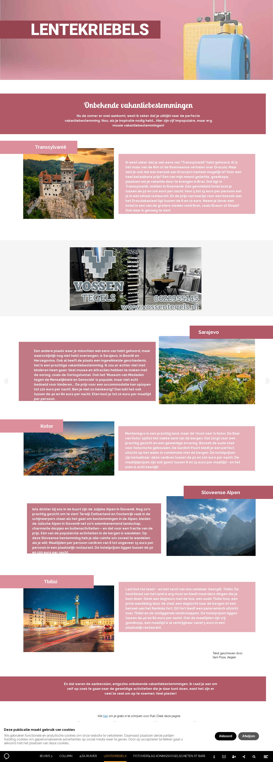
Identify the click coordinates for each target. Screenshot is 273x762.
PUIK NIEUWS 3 (41, 756)
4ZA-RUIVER (88, 756)
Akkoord (225, 736)
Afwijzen (248, 736)
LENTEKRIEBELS (115, 756)
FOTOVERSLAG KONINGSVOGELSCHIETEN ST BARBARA (173, 756)
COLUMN (65, 756)
